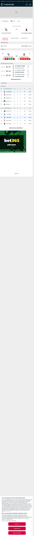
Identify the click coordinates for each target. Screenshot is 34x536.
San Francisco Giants (9, 120)
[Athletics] (4, 104)
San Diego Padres (9, 123)
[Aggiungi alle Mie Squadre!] (1, 29)
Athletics (8, 104)
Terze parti (7, 511)
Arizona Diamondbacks (9, 111)
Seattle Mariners (9, 98)
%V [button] (30, 88)
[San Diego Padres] (4, 124)
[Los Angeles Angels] (4, 92)
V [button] (17, 88)
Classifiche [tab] (24, 38)
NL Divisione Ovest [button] (8, 108)
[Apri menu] (30, 4)
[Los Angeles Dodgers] (4, 114)
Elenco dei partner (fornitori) (9, 520)
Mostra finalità (17, 533)
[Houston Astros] (4, 101)
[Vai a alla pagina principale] (8, 5)
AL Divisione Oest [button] (8, 88)
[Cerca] (26, 4)
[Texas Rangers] (4, 95)
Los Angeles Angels (26, 33)
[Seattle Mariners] (4, 98)
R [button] (24, 88)
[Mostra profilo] (6, 29)
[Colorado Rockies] (4, 117)
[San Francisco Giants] (4, 120)
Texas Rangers (9, 94)
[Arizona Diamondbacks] (4, 111)
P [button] (20, 88)
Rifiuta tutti (17, 528)
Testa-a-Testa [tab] (14, 38)
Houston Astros (9, 101)
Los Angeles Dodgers (9, 114)
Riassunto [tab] (5, 38)
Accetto (17, 524)
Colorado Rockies (6, 33)
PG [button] (14, 88)
